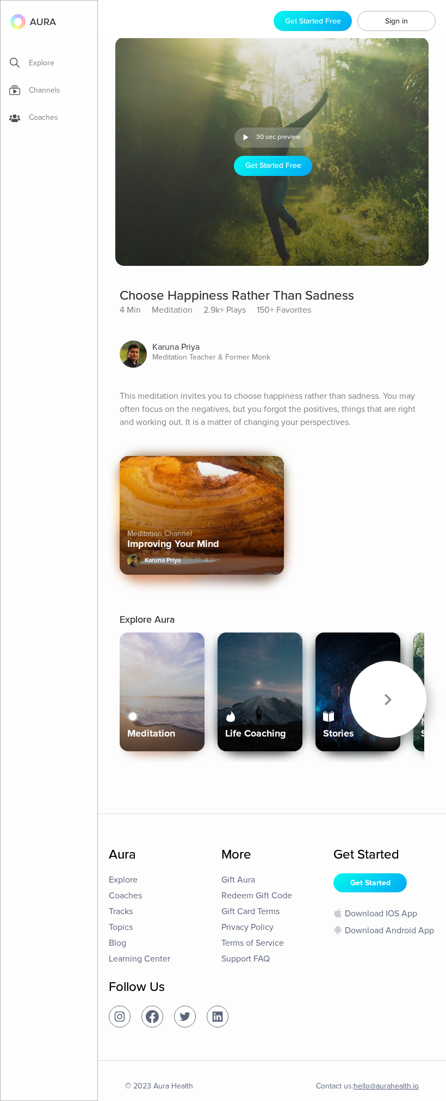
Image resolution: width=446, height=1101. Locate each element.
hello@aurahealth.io (386, 1086)
